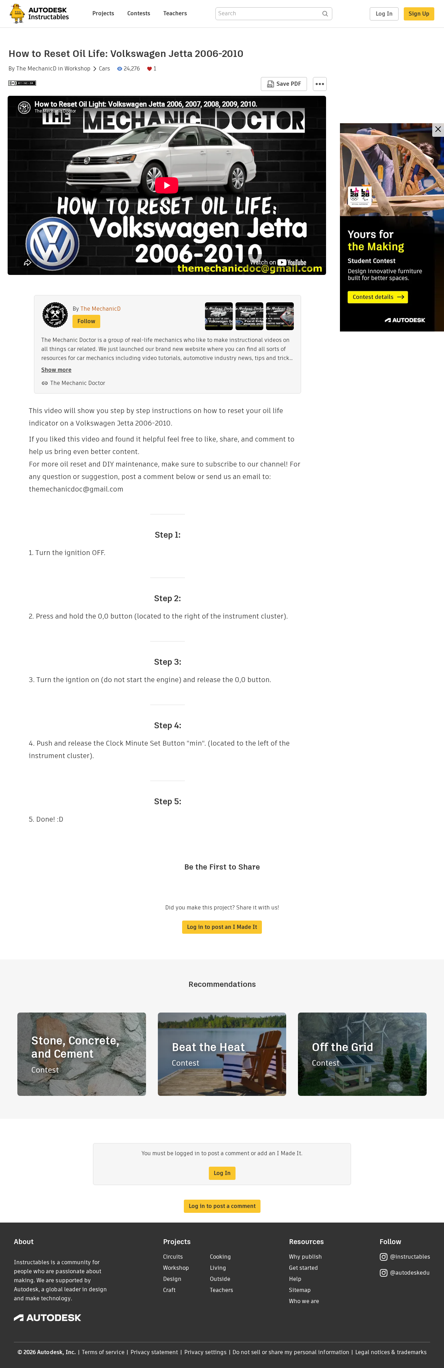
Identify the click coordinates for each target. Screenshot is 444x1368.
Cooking (220, 1257)
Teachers (175, 13)
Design (172, 1279)
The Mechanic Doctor (77, 383)
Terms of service (103, 1352)
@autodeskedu (410, 1273)
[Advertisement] (392, 227)
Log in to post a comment (222, 1206)
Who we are (304, 1301)
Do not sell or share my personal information (290, 1352)
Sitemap (300, 1290)
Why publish (305, 1257)
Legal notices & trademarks (391, 1352)
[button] (320, 84)
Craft (169, 1290)
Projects (103, 13)
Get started (303, 1268)
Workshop (78, 68)
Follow (86, 321)
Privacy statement (154, 1352)
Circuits (173, 1257)
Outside (220, 1279)
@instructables (410, 1257)
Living (218, 1268)
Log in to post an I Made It (222, 927)
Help (295, 1279)
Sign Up (419, 14)
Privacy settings (205, 1352)
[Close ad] (438, 130)
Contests (138, 13)
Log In (384, 14)
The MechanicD (36, 68)
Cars (104, 68)
